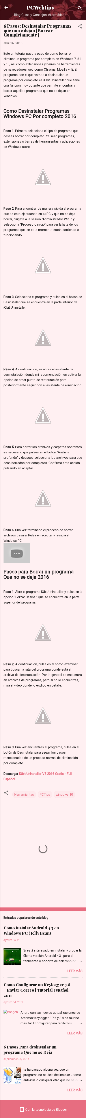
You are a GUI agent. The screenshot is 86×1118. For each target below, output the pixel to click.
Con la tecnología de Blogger (45, 1110)
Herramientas (24, 795)
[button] (79, 27)
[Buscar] (79, 9)
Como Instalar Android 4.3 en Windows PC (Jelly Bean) (31, 930)
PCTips (45, 795)
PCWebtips (40, 7)
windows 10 (64, 795)
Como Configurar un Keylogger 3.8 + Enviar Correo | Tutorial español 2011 (37, 990)
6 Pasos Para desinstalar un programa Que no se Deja (30, 1049)
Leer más (74, 971)
